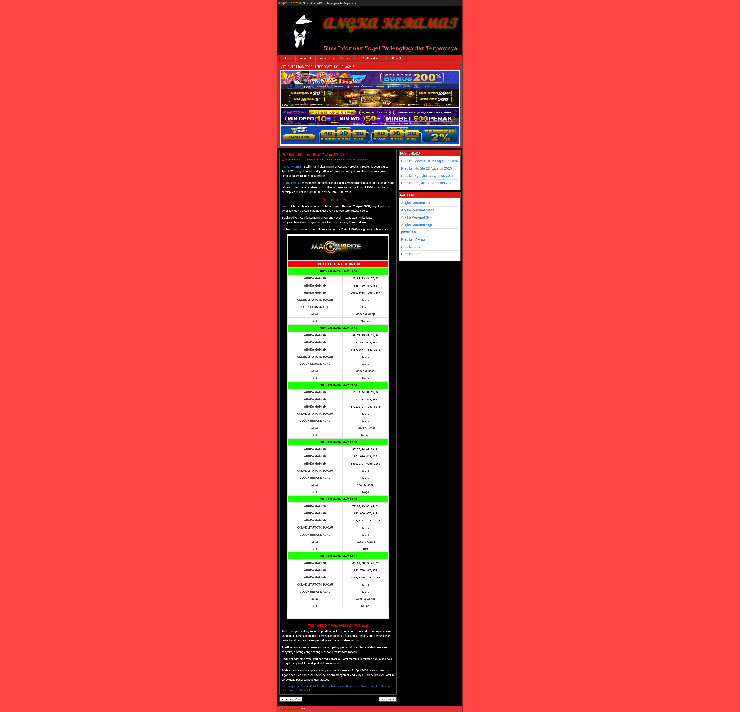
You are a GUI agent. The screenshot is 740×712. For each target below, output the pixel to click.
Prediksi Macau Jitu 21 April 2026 (313, 154)
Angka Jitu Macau (298, 686)
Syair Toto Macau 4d (298, 690)
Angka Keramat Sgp (416, 225)
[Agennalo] (370, 105)
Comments (362, 159)
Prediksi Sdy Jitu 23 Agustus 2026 (427, 183)
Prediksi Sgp (410, 254)
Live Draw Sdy (395, 58)
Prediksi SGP (348, 58)
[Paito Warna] (370, 124)
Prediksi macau (291, 182)
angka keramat (293, 159)
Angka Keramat (289, 3)
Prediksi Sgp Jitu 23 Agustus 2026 (427, 176)
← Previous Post (290, 699)
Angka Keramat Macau (319, 159)
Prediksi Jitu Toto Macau (360, 686)
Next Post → (387, 699)
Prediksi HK (305, 58)
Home (287, 58)
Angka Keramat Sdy (416, 217)
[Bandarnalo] (370, 142)
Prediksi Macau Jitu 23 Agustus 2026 (429, 161)
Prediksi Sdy (410, 247)
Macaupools (338, 686)
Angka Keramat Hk (415, 203)
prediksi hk (409, 232)
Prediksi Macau (371, 58)
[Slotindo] (370, 87)
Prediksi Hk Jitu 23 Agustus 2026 (426, 168)
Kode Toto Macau (320, 686)
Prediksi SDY (326, 58)
